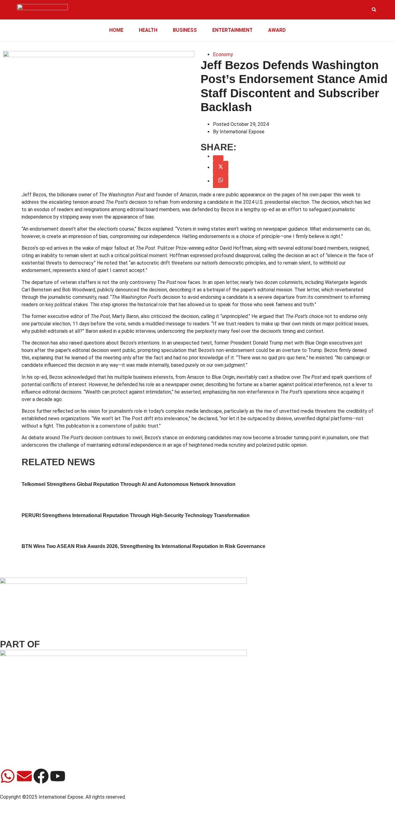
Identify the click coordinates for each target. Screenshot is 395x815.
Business (185, 30)
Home (116, 30)
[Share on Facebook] (218, 158)
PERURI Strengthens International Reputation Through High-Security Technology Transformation (136, 515)
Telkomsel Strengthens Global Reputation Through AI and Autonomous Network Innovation (128, 484)
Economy (223, 54)
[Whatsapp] (7, 776)
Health (148, 30)
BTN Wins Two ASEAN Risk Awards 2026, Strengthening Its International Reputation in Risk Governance (143, 546)
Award (277, 30)
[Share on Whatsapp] (220, 181)
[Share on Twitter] (220, 167)
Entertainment (232, 30)
